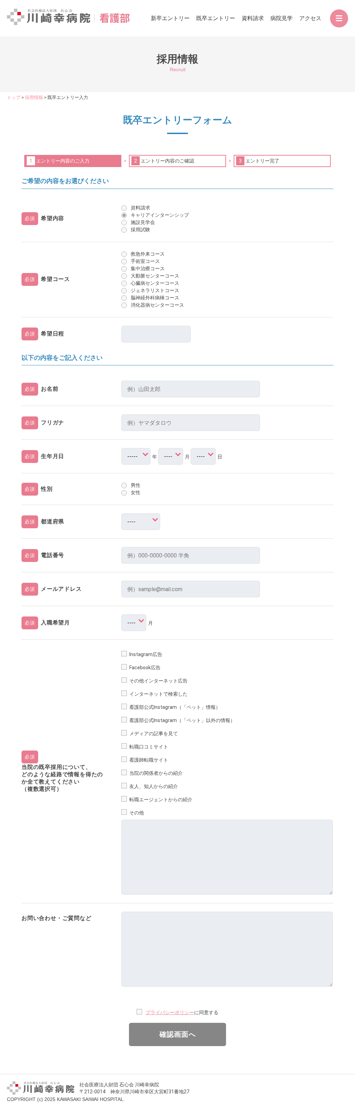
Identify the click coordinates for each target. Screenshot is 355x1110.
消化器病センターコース (157, 305)
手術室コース (145, 261)
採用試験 (140, 229)
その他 (136, 812)
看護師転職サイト (148, 760)
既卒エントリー (215, 18)
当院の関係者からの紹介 (156, 773)
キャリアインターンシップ (160, 215)
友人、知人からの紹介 (153, 786)
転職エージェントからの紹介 (160, 799)
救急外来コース (148, 254)
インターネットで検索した (158, 694)
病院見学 (281, 18)
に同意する (206, 1012)
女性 (135, 492)
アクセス (310, 18)
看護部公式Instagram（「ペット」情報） (174, 707)
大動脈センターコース (155, 276)
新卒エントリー (170, 18)
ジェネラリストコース (155, 290)
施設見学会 (143, 222)
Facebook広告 (145, 667)
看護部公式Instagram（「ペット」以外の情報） (182, 720)
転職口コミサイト (148, 746)
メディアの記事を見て (153, 733)
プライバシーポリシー (170, 1012)
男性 (135, 485)
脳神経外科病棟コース (155, 297)
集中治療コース (148, 268)
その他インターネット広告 (158, 681)
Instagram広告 (145, 654)
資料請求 (253, 18)
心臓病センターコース (155, 283)
